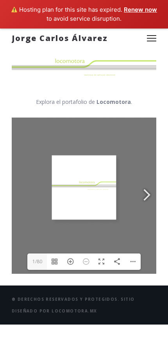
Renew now (140, 9)
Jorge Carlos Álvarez (60, 38)
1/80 (37, 261)
